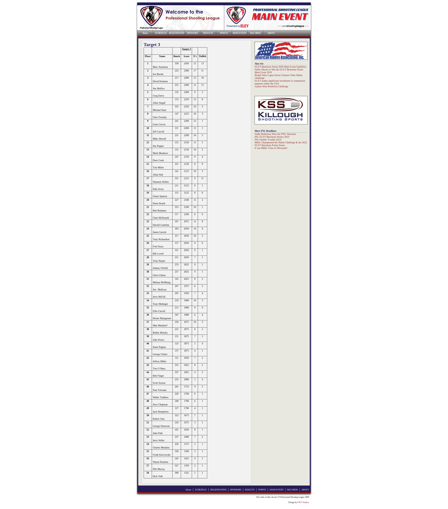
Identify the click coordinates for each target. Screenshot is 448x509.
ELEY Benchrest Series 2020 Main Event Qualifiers (280, 67)
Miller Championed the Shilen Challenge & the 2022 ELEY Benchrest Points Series (281, 144)
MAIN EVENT (240, 33)
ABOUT (271, 33)
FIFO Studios (303, 502)
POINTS (224, 33)
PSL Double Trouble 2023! (268, 139)
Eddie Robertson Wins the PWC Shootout (275, 134)
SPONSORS (192, 33)
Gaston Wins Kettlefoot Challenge (271, 86)
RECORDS (255, 33)
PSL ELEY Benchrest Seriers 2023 (272, 137)
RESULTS (208, 33)
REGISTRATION (176, 33)
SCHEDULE (161, 33)
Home (188, 489)
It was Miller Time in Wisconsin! (271, 148)
